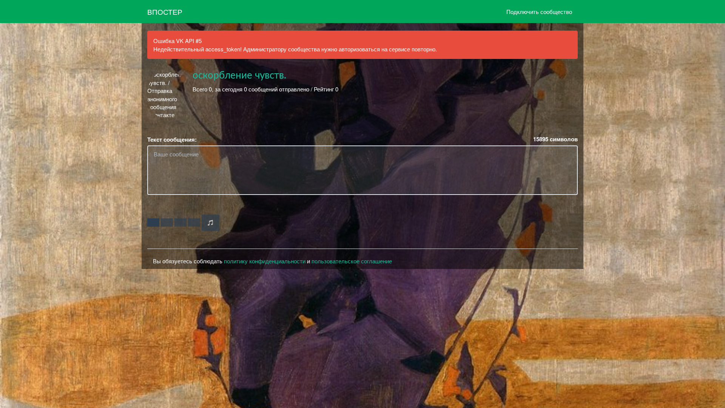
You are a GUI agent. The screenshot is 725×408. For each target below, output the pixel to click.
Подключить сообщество (539, 11)
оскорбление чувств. (239, 75)
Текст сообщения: (172, 140)
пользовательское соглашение (352, 261)
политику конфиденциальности (264, 261)
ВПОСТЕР (164, 11)
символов (555, 139)
